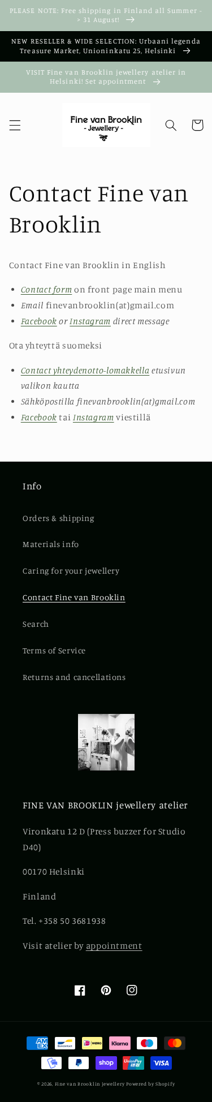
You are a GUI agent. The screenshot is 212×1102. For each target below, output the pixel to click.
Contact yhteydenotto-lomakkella (85, 370)
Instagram (90, 321)
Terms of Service (54, 650)
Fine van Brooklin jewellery (90, 1084)
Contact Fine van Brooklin (74, 597)
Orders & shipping (58, 518)
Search (36, 624)
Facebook (39, 321)
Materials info (51, 544)
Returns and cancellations (74, 677)
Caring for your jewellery (71, 570)
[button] (15, 125)
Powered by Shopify (150, 1084)
